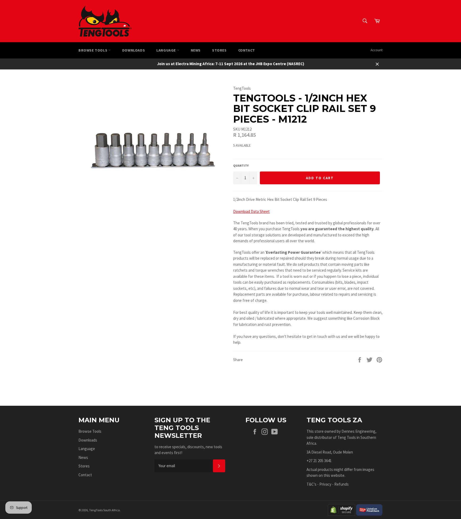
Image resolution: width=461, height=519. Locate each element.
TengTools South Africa (104, 510)
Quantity (241, 165)
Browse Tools (93, 50)
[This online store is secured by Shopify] (341, 509)
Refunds (341, 484)
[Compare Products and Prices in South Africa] (369, 509)
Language (166, 50)
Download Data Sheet (251, 211)
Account (377, 50)
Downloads (133, 50)
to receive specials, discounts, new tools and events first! (188, 449)
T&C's (311, 484)
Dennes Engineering (358, 431)
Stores (219, 50)
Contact (246, 50)
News (196, 50)
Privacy (325, 484)
